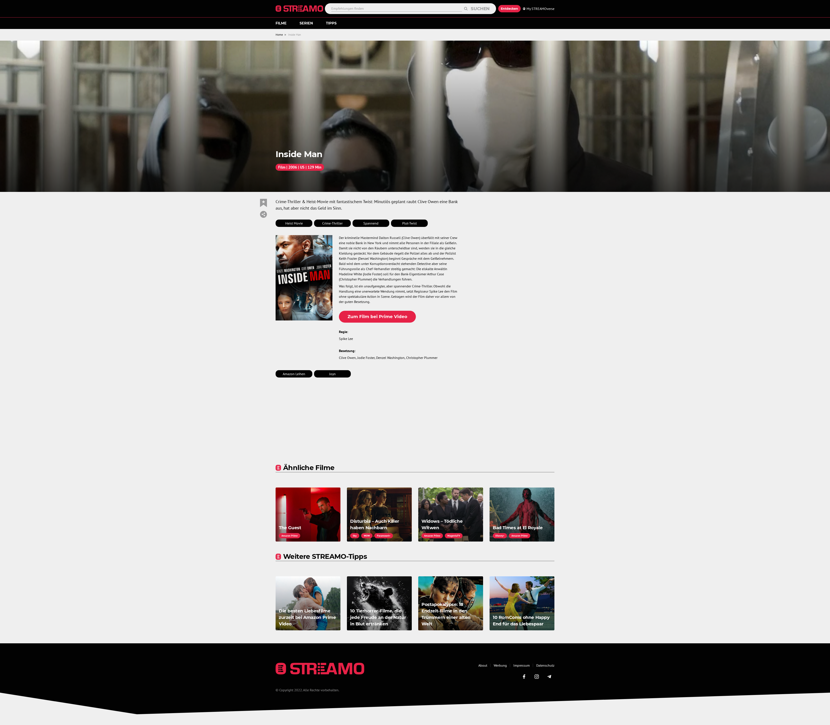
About (482, 665)
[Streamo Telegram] (549, 676)
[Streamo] (300, 8)
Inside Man (294, 35)
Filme (281, 23)
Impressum (521, 665)
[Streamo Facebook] (524, 676)
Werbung (500, 665)
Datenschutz (545, 665)
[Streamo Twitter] (537, 676)
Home (279, 35)
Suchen (480, 8)
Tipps (331, 23)
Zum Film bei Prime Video (377, 316)
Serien (306, 23)
